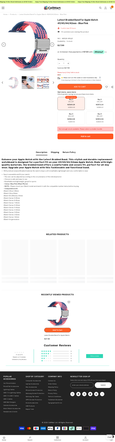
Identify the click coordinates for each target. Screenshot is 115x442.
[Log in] (105, 8)
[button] (4, 45)
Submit (103, 385)
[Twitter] (102, 394)
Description (41, 152)
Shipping (55, 152)
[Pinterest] (84, 394)
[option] (28, 44)
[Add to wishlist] (69, 302)
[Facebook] (72, 394)
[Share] (111, 87)
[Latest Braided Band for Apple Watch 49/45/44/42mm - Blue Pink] (57, 313)
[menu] (3, 8)
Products (13, 14)
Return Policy (69, 152)
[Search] (100, 8)
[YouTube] (96, 394)
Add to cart (80, 87)
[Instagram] (78, 394)
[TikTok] (90, 394)
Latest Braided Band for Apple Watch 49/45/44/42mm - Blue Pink (56, 335)
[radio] (71, 103)
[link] (106, 87)
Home (5, 14)
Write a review (94, 356)
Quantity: (61, 59)
